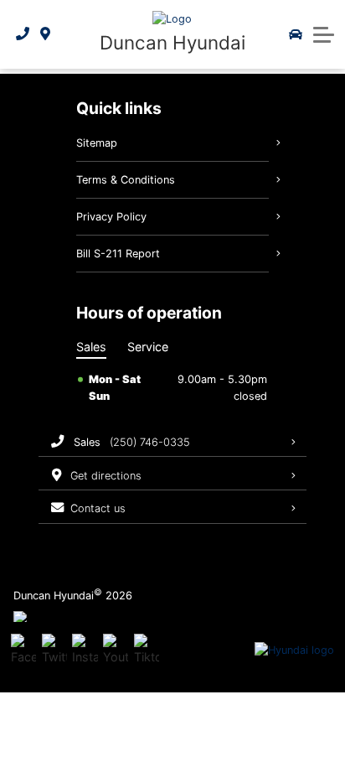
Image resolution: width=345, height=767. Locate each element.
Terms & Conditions (125, 180)
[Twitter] (54, 650)
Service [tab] (147, 346)
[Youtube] (115, 650)
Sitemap (96, 143)
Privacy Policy (111, 216)
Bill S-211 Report (118, 253)
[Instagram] (84, 650)
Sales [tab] (91, 346)
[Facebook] (23, 650)
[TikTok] (146, 650)
